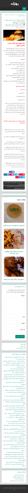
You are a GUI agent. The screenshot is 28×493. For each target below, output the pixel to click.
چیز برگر (10, 24)
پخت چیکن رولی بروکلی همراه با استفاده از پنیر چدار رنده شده (14, 183)
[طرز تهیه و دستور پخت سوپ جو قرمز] (14, 222)
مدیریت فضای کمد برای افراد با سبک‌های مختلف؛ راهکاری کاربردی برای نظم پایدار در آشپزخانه (15, 392)
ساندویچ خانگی (16, 25)
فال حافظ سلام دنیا (21, 348)
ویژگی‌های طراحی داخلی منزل (17, 369)
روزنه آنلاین (23, 14)
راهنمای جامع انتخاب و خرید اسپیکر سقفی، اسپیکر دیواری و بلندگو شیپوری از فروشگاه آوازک (14, 402)
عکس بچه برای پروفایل (18, 477)
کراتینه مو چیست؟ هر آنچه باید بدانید (15, 462)
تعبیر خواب (22, 346)
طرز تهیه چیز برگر (11, 25)
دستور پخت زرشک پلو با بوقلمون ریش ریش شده (14, 252)
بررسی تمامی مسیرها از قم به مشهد (15, 452)
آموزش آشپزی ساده (18, 14)
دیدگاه (23, 295)
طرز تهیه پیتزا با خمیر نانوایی (17, 481)
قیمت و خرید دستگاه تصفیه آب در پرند (14, 456)
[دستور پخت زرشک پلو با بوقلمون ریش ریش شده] (14, 248)
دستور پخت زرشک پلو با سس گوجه (14, 279)
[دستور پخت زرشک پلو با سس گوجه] (14, 276)
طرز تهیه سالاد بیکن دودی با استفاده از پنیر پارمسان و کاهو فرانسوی (15, 187)
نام (23, 317)
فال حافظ (23, 344)
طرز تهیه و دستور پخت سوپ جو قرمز (14, 225)
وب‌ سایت (22, 329)
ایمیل (23, 323)
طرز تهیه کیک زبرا (19, 479)
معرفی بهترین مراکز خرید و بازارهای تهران (14, 454)
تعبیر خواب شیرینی (19, 475)
